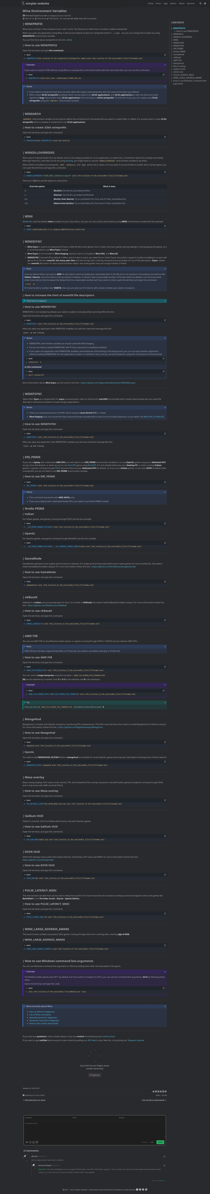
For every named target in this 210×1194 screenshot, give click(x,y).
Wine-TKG (148, 416)
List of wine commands (153, 1100)
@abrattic (42, 1169)
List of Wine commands (40, 1014)
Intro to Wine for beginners (42, 1011)
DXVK (57, 468)
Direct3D (72, 465)
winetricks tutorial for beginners (44, 1020)
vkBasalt (177, 57)
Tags (165, 3)
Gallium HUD (179, 69)
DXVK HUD (178, 72)
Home (151, 3)
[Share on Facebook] (156, 1091)
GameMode (178, 54)
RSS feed (92, 1040)
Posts (159, 3)
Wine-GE (160, 416)
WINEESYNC (178, 42)
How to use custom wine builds (43, 1023)
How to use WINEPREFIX (187, 31)
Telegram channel (136, 1040)
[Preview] (37, 1142)
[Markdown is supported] (26, 1142)
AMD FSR (177, 60)
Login (152, 1142)
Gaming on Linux (32, 1095)
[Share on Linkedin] (158, 1091)
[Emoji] (30, 1142)
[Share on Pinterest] (161, 1091)
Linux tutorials (65, 15)
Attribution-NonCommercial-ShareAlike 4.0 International (112, 1190)
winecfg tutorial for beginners (43, 1017)
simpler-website (37, 3)
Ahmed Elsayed (32, 15)
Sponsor (191, 3)
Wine (42, 1095)
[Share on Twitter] (153, 1091)
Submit (160, 1142)
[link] (69, 40)
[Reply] (164, 1156)
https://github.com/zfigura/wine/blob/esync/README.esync (108, 382)
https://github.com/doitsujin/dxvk (38, 860)
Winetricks (27, 221)
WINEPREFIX (179, 28)
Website (121, 1118)
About (182, 3)
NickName (28, 1118)
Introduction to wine (35, 1100)
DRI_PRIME (178, 48)
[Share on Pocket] (165, 1091)
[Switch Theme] (205, 3)
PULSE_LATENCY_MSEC (183, 75)
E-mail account (108, 1036)
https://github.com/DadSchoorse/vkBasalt (47, 605)
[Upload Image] (33, 1142)
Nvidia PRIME (179, 51)
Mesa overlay (179, 66)
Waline (161, 1180)
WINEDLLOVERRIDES (182, 37)
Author (173, 3)
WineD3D (92, 465)
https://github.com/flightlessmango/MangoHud (80, 727)
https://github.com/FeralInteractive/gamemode (114, 566)
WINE (175, 40)
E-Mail (74, 1118)
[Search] (200, 3)
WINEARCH (178, 34)
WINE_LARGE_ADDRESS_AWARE (187, 77)
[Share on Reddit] (163, 1091)
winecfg (69, 160)
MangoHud (178, 63)
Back (158, 1095)
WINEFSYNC (178, 45)
